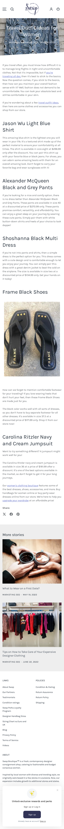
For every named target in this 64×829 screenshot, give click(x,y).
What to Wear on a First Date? (21, 588)
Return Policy (42, 697)
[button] (12, 9)
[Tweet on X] (4, 514)
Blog (4, 730)
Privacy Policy (9, 735)
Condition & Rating (45, 687)
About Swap (8, 687)
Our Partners (8, 692)
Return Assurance (44, 692)
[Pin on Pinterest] (18, 514)
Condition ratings (11, 702)
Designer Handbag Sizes (14, 716)
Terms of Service (10, 740)
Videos (5, 745)
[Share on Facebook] (11, 514)
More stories (13, 534)
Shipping (40, 702)
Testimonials (8, 697)
